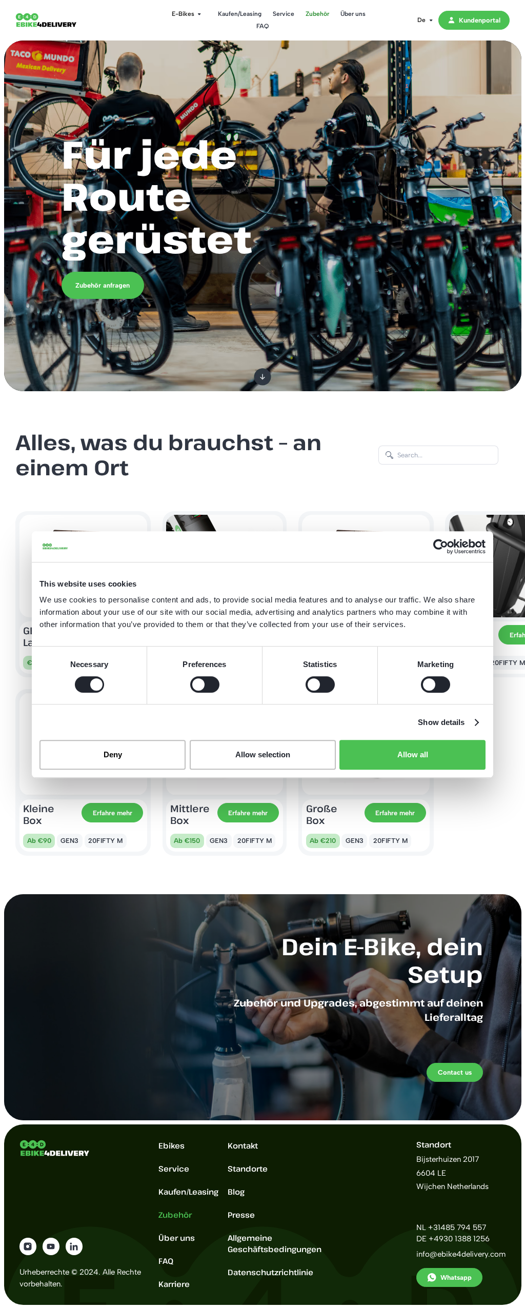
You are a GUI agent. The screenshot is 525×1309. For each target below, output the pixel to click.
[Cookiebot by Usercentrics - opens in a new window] (441, 546)
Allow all (412, 754)
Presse (241, 1215)
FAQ (262, 26)
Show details (441, 722)
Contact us (455, 1072)
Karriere (174, 1284)
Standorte (248, 1168)
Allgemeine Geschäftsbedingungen (274, 1244)
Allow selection (262, 754)
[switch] (204, 684)
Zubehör (317, 13)
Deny (113, 754)
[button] (183, 14)
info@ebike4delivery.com (461, 1254)
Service (283, 13)
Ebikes (171, 1145)
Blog (236, 1191)
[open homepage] (53, 20)
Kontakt (243, 1145)
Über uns (353, 13)
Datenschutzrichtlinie (270, 1272)
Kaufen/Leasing (239, 13)
